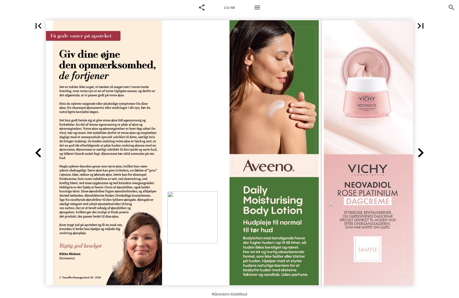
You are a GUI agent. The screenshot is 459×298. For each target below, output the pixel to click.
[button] (201, 7)
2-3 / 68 (229, 7)
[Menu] (257, 7)
